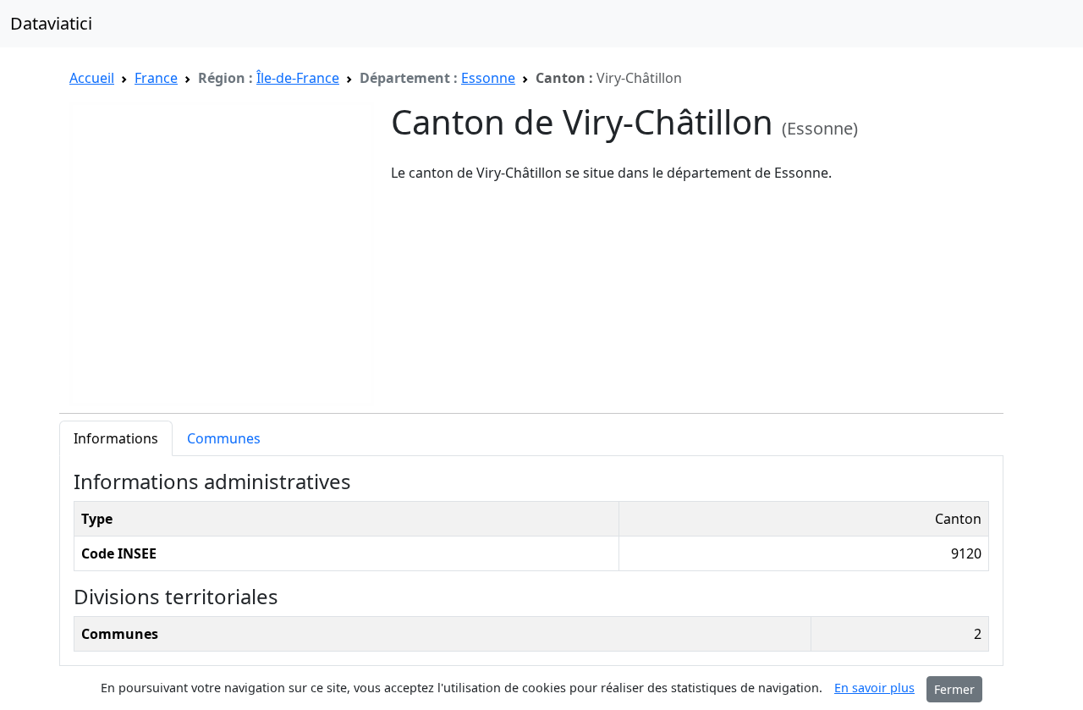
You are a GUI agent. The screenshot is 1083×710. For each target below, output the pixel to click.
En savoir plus (874, 688)
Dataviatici (51, 23)
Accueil (91, 78)
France (156, 78)
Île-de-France (297, 78)
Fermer (954, 689)
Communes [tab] (224, 438)
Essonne (488, 78)
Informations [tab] (116, 438)
